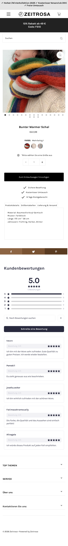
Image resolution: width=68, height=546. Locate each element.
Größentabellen (28, 205)
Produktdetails (12, 205)
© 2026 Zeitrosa (10, 531)
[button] (33, 294)
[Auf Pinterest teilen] (56, 251)
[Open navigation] (8, 14)
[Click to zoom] (60, 55)
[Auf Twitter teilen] (33, 251)
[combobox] (61, 318)
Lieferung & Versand (47, 205)
